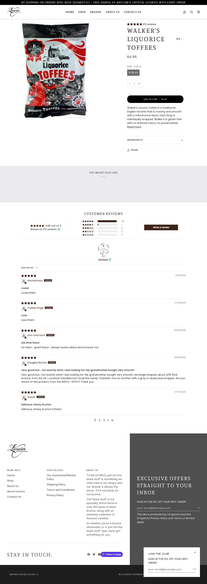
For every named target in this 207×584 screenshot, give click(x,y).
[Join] (193, 569)
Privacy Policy (159, 518)
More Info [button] (13, 470)
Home (11, 475)
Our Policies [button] (55, 470)
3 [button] (104, 420)
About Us (12, 486)
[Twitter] (94, 554)
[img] (28, 276)
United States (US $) (22, 574)
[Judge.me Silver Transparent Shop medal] (103, 249)
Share (134, 149)
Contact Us (14, 496)
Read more (134, 127)
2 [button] (99, 420)
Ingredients (135, 139)
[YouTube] (99, 554)
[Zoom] (55, 70)
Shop (10, 480)
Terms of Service (184, 518)
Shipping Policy (56, 484)
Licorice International (136, 574)
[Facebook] (88, 554)
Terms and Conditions (61, 490)
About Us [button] (92, 470)
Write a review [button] (161, 227)
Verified (103, 259)
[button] (82, 12)
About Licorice (16, 491)
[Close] (196, 551)
